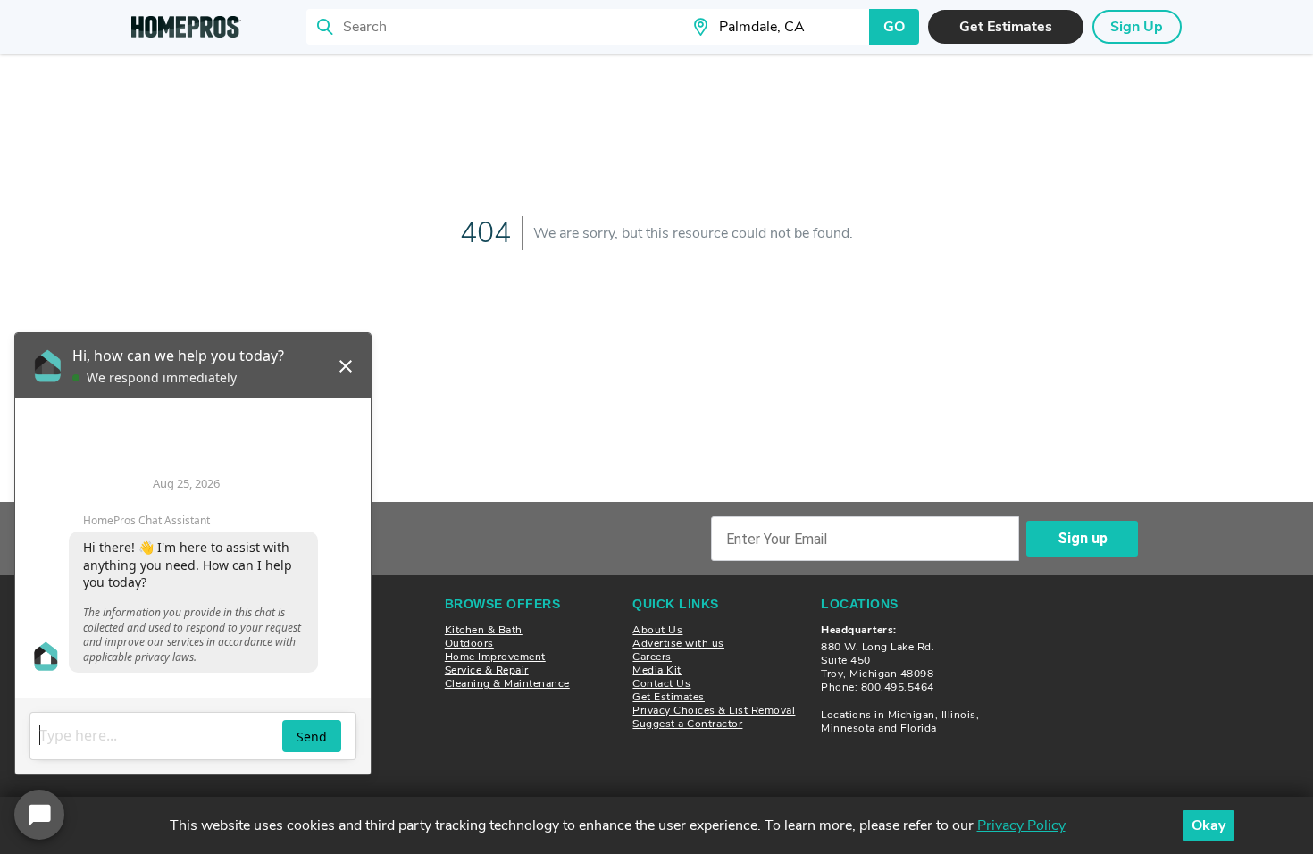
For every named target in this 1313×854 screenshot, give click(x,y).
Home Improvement (495, 656)
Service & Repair (487, 670)
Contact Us (661, 683)
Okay (1208, 825)
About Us (657, 630)
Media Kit (657, 670)
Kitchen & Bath (484, 630)
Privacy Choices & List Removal (713, 710)
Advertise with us (678, 643)
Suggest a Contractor (687, 723)
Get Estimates (668, 697)
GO (894, 27)
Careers (652, 656)
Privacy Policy (1021, 825)
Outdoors (469, 643)
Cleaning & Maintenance (507, 683)
